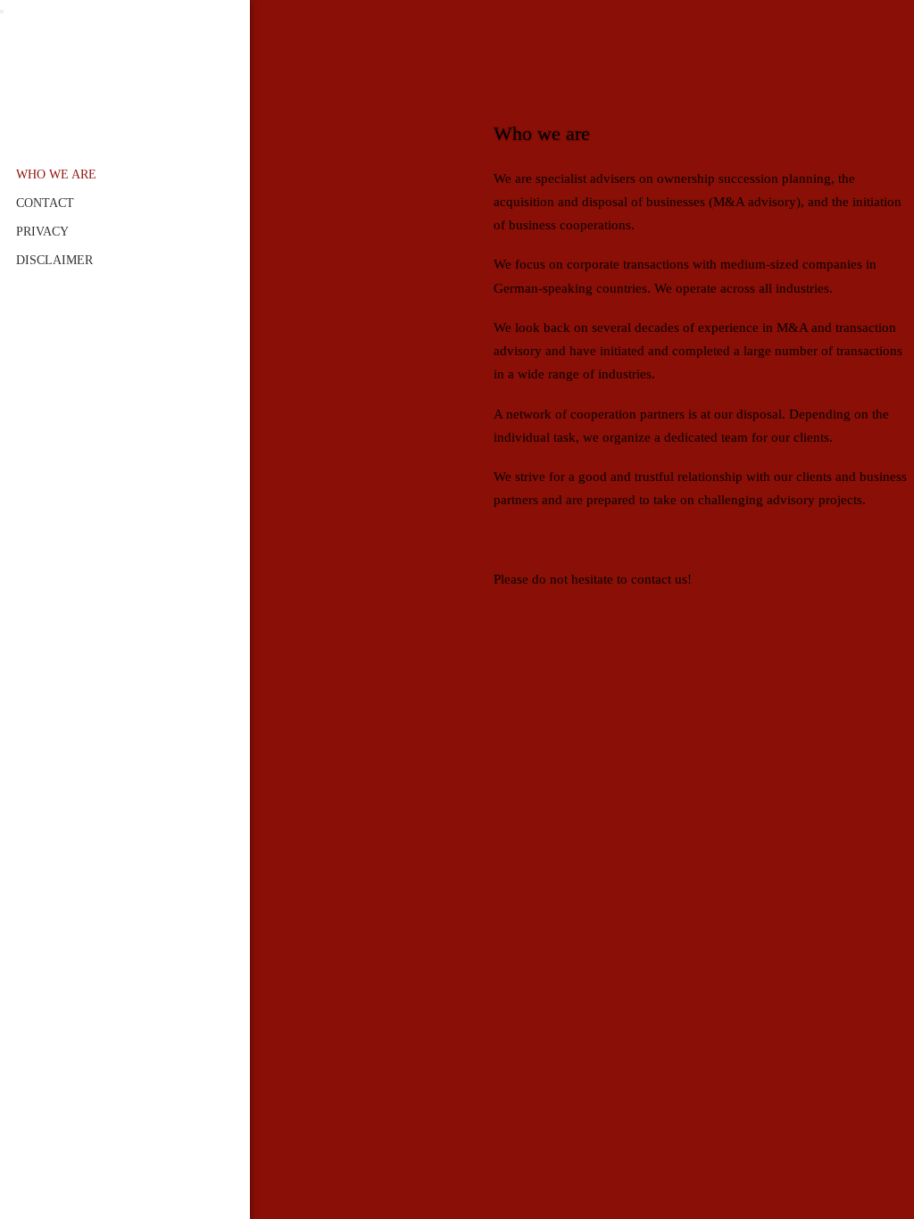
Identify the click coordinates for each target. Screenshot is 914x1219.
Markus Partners (125, 54)
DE (24, 1196)
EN (45, 1196)
